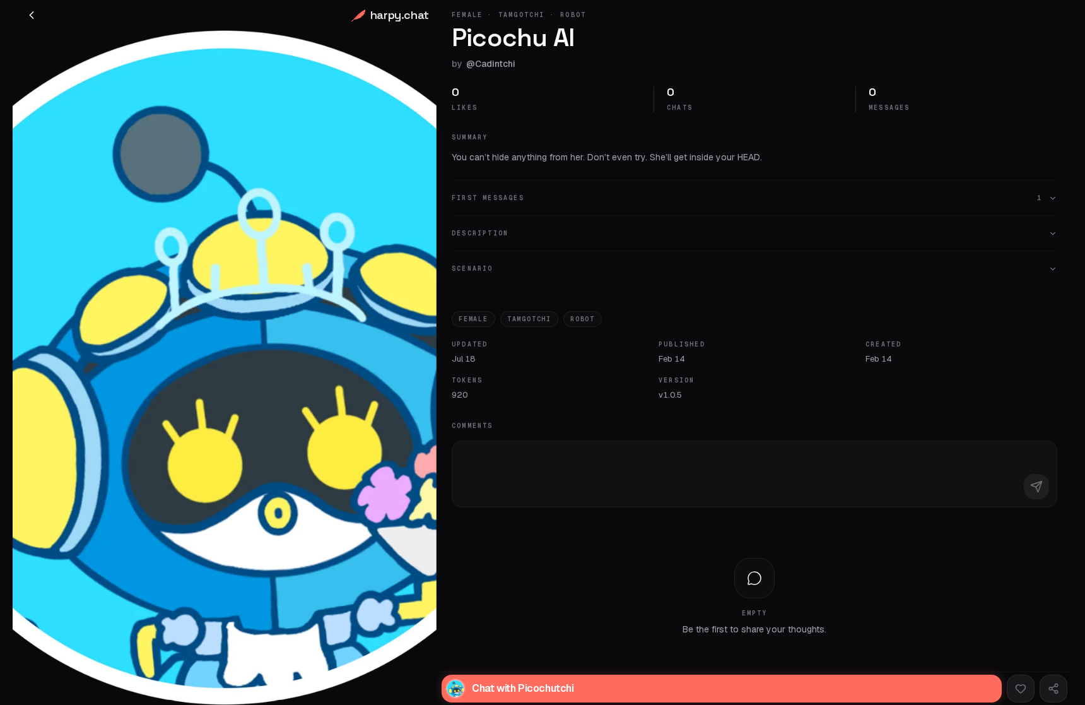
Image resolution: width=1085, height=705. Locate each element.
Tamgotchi (529, 319)
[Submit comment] (1036, 486)
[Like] (1021, 688)
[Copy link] (1053, 688)
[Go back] (31, 15)
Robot (582, 319)
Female (473, 319)
